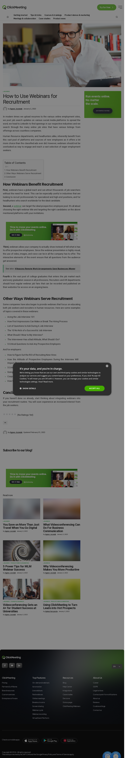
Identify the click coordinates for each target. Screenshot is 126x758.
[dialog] (62, 379)
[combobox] (107, 366)
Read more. (48, 381)
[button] (28, 388)
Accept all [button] (94, 388)
